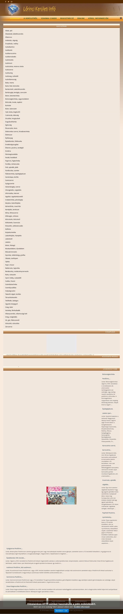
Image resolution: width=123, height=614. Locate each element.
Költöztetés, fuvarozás (12, 223)
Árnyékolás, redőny (11, 44)
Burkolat (8, 105)
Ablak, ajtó (8, 31)
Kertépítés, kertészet (12, 209)
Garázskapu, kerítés (12, 177)
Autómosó (8, 63)
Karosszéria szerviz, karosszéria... (109, 448)
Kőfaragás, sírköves (11, 216)
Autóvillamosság (10, 79)
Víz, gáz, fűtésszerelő (12, 320)
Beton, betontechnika (12, 96)
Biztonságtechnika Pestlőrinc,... (108, 376)
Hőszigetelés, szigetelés (13, 190)
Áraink (81, 18)
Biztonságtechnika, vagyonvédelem (17, 99)
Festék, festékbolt (11, 157)
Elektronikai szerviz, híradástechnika (17, 131)
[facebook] (5, 2)
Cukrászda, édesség (12, 115)
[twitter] (8, 2)
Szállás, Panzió (10, 281)
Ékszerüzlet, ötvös (11, 128)
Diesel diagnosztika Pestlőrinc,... (17, 586)
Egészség (8, 125)
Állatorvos (8, 37)
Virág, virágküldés (11, 317)
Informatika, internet (12, 193)
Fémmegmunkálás (11, 154)
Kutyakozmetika (10, 232)
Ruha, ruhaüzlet (10, 275)
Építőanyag (9, 138)
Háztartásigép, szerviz (12, 187)
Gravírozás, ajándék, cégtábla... (109, 482)
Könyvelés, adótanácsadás (14, 226)
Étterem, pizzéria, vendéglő (14, 148)
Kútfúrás (8, 229)
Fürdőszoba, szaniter (12, 170)
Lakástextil (8, 239)
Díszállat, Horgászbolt (12, 118)
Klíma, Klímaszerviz (11, 213)
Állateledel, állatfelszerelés (14, 34)
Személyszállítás (10, 288)
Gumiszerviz (9, 180)
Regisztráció (67, 18)
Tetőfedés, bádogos (11, 301)
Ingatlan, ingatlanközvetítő (14, 196)
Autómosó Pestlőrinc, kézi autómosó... (19, 567)
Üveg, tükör (9, 307)
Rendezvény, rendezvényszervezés (17, 271)
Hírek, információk (98, 18)
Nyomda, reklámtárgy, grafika (15, 255)
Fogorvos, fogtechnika (12, 161)
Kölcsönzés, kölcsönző (12, 219)
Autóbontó (8, 50)
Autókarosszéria (10, 53)
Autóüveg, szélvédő (11, 76)
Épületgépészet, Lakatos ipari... (107, 411)
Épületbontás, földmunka (13, 141)
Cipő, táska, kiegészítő (12, 112)
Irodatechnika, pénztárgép (14, 200)
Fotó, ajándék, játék (11, 167)
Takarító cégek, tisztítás (13, 294)
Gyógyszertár (9, 183)
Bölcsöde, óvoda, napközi (13, 102)
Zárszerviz (8, 327)
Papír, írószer (9, 265)
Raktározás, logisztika (12, 268)
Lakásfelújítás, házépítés (13, 236)
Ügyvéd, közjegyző (11, 304)
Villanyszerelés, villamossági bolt (16, 314)
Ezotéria (8, 151)
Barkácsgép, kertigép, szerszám (16, 92)
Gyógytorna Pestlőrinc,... (14, 548)
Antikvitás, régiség (11, 40)
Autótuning (9, 73)
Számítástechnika (11, 284)
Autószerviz (9, 70)
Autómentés (9, 60)
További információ (82, 607)
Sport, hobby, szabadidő (13, 278)
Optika (7, 262)
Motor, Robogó (10, 245)
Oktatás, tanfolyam (11, 258)
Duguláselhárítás (11, 122)
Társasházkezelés (11, 297)
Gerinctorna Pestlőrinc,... (14, 577)
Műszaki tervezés (11, 252)
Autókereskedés (10, 57)
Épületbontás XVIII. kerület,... (15, 558)
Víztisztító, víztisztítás (12, 323)
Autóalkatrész (10, 47)
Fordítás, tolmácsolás (12, 164)
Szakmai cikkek (49, 18)
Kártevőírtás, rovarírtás (13, 206)
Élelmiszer (8, 135)
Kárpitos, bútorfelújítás (12, 203)
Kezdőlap (15, 18)
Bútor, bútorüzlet (11, 109)
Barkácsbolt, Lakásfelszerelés (15, 89)
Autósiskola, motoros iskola (14, 66)
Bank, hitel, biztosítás (12, 86)
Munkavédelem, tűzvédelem (14, 249)
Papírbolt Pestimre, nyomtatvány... (108, 515)
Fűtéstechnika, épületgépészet (15, 174)
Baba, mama (9, 83)
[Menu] (120, 18)
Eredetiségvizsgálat (11, 144)
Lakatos (7, 242)
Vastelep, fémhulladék (12, 310)
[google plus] (12, 2)
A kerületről (30, 18)
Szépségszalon (10, 291)
